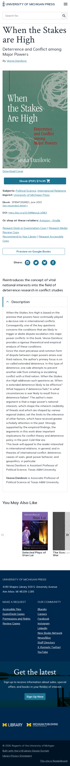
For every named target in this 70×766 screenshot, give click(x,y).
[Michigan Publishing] (44, 724)
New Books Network (50, 633)
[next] (67, 534)
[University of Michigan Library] (15, 724)
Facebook (43, 618)
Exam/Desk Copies (14, 614)
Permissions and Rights (16, 618)
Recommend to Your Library (20, 236)
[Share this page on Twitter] (36, 262)
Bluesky (42, 609)
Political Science (26, 190)
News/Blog (44, 637)
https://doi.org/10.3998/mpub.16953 (27, 212)
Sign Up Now (35, 696)
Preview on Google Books (33, 251)
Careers (42, 614)
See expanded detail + (15, 205)
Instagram (44, 623)
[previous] (2, 534)
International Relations (51, 190)
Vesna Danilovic (17, 60)
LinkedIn (42, 628)
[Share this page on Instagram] (27, 262)
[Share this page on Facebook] (53, 262)
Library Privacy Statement (17, 755)
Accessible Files (12, 609)
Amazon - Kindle (49, 220)
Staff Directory (46, 642)
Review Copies (11, 623)
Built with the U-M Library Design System (26, 750)
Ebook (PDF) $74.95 (35, 181)
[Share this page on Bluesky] (44, 262)
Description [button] (20, 302)
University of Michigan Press (32, 195)
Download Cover (13, 171)
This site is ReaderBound (53, 760)
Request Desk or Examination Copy (25, 228)
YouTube (43, 652)
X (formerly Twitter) (49, 647)
